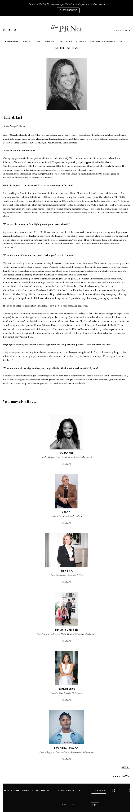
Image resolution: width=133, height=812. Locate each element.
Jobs (37, 42)
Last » (126, 776)
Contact (45, 790)
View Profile (66, 464)
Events (81, 42)
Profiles (66, 42)
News (26, 42)
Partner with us (66, 48)
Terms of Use (29, 790)
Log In (126, 30)
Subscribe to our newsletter (69, 797)
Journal (50, 42)
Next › (126, 767)
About (123, 42)
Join (116, 30)
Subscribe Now (68, 10)
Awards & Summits (102, 42)
